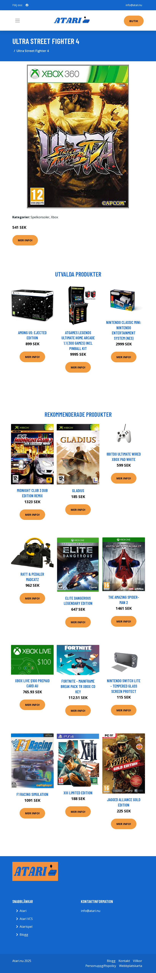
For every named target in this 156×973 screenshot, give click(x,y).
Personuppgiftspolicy (100, 966)
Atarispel (26, 926)
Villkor (137, 961)
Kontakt (124, 961)
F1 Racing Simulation (32, 794)
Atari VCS (26, 919)
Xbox (54, 217)
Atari (23, 911)
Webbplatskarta (130, 966)
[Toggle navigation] (17, 20)
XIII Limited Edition (78, 792)
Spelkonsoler (40, 217)
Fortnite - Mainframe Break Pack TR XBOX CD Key (78, 686)
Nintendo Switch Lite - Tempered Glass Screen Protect (123, 685)
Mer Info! (25, 240)
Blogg (24, 934)
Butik (133, 21)
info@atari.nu (134, 5)
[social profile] (27, 5)
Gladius (78, 490)
